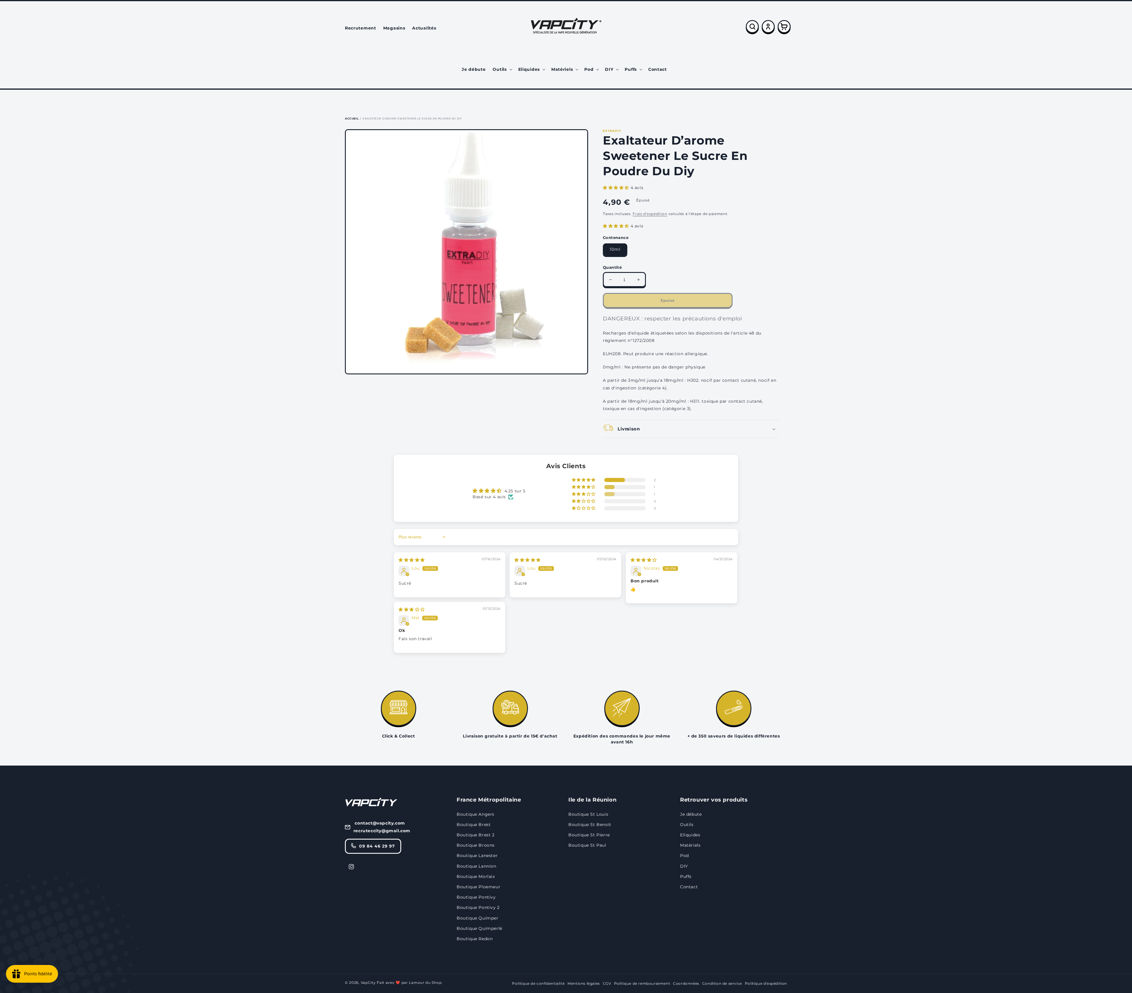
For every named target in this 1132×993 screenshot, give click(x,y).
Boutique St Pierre (589, 835)
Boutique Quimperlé (479, 928)
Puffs (686, 876)
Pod (684, 855)
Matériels (690, 845)
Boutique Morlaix (476, 876)
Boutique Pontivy (476, 897)
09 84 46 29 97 (377, 846)
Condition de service (722, 983)
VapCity (368, 982)
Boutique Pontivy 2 (478, 907)
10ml (615, 249)
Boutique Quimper (477, 918)
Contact (689, 886)
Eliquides (690, 835)
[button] (501, 69)
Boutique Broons (476, 845)
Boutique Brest (474, 824)
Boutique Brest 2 (476, 835)
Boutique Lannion (476, 866)
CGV (607, 983)
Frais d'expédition (650, 214)
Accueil (351, 118)
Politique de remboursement (642, 983)
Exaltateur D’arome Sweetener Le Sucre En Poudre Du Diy (412, 118)
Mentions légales (583, 983)
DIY (684, 866)
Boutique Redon (475, 938)
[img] (412, 560)
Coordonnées (686, 983)
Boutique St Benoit (589, 824)
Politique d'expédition (766, 983)
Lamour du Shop (425, 982)
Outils (687, 824)
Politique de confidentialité (538, 983)
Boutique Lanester (477, 855)
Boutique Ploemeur (478, 886)
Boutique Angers (475, 814)
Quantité (612, 267)
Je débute (691, 814)
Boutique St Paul (587, 845)
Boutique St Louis (588, 814)
